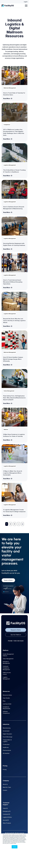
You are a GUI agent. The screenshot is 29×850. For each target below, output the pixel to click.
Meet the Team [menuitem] (7, 787)
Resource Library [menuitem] (7, 695)
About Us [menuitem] (5, 784)
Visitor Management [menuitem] (8, 658)
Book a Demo (8, 580)
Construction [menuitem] (6, 744)
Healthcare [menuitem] (6, 747)
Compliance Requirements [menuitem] (6, 707)
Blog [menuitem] (4, 701)
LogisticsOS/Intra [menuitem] (7, 817)
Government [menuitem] (6, 731)
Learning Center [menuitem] (7, 704)
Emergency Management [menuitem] (6, 662)
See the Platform (16, 635)
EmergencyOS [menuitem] (6, 811)
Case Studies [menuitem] (6, 698)
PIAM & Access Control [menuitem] (7, 673)
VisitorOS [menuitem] (5, 808)
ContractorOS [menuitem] (6, 814)
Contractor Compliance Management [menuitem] (6, 668)
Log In (25, 1)
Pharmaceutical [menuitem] (7, 750)
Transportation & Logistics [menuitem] (7, 740)
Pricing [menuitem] (4, 769)
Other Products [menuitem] (7, 823)
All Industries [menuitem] (6, 753)
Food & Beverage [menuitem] (7, 737)
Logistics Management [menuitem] (6, 678)
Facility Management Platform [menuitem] (8, 654)
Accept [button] (14, 846)
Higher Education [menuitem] (7, 734)
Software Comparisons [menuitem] (6, 712)
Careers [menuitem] (5, 790)
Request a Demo (16, 630)
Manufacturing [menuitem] (6, 728)
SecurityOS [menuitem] (6, 820)
